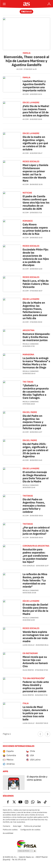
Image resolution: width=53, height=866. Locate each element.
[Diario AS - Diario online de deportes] (26, 4)
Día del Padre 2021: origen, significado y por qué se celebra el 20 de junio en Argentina (35, 450)
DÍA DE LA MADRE (31, 102)
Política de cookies (10, 830)
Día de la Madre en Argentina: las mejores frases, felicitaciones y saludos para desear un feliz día (35, 310)
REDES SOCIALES (31, 161)
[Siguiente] (47, 734)
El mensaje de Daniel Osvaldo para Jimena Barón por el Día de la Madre (35, 609)
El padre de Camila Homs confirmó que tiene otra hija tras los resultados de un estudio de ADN (36, 203)
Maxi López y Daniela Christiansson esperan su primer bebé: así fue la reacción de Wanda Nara (35, 172)
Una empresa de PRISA (26, 844)
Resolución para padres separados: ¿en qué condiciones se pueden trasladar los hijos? (35, 556)
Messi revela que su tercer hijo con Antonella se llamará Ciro (35, 661)
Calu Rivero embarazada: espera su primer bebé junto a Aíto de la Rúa (36, 229)
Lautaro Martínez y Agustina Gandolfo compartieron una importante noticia (34, 85)
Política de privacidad (32, 826)
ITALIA (26, 703)
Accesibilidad (8, 833)
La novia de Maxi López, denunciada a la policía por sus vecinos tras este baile (35, 713)
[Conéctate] (49, 4)
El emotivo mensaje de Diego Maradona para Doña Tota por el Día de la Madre (35, 476)
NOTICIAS (27, 192)
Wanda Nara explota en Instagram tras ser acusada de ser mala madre (36, 636)
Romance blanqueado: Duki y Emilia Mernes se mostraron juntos (36, 337)
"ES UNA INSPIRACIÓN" (34, 678)
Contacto (6, 826)
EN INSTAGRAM (30, 653)
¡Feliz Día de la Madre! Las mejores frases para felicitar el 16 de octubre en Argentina (36, 111)
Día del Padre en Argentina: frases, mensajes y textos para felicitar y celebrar (34, 506)
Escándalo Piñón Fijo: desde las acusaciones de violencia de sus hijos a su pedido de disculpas (36, 257)
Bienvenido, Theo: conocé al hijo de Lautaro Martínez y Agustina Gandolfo (26, 61)
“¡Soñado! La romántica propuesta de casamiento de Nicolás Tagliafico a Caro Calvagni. (36, 392)
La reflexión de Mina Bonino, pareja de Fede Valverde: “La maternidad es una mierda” (35, 580)
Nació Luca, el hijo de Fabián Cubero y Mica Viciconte (36, 284)
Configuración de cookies (30, 830)
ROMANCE (28, 221)
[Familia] (26, 12)
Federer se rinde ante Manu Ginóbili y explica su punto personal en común (36, 686)
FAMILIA (26, 53)
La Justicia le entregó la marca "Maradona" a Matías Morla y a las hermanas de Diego (36, 362)
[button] (26, 851)
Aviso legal (17, 826)
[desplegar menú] (4, 4)
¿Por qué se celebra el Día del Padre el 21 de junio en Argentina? (36, 531)
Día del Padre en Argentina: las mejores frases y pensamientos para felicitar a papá (34, 422)
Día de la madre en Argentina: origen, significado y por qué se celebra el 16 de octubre (35, 143)
